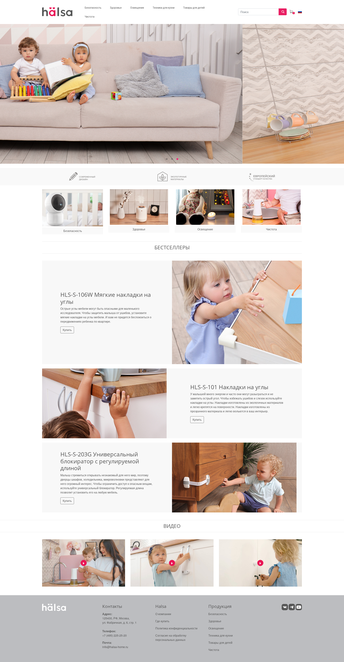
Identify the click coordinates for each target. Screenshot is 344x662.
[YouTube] (299, 607)
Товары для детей (220, 643)
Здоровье (214, 621)
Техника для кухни (220, 635)
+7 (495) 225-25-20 (114, 635)
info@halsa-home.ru (115, 647)
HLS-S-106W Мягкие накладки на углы (105, 298)
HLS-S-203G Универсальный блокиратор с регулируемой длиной (99, 461)
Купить (67, 330)
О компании (163, 614)
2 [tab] (172, 159)
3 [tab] (177, 159)
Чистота (213, 650)
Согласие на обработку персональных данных (170, 637)
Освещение (216, 628)
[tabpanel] (172, 89)
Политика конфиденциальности (176, 628)
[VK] (285, 607)
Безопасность (217, 614)
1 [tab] (166, 159)
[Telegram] (292, 607)
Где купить (162, 621)
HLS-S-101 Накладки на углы (229, 387)
